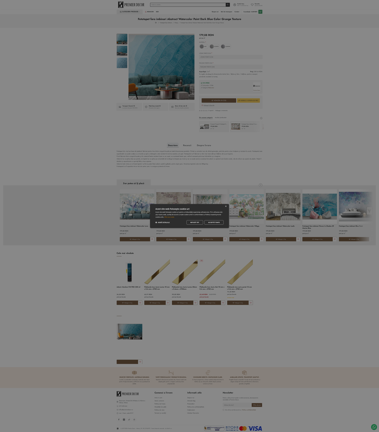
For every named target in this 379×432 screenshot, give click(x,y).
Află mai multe (169, 217)
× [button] (226, 206)
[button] (162, 222)
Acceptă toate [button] (214, 222)
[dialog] (189, 216)
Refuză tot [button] (194, 222)
